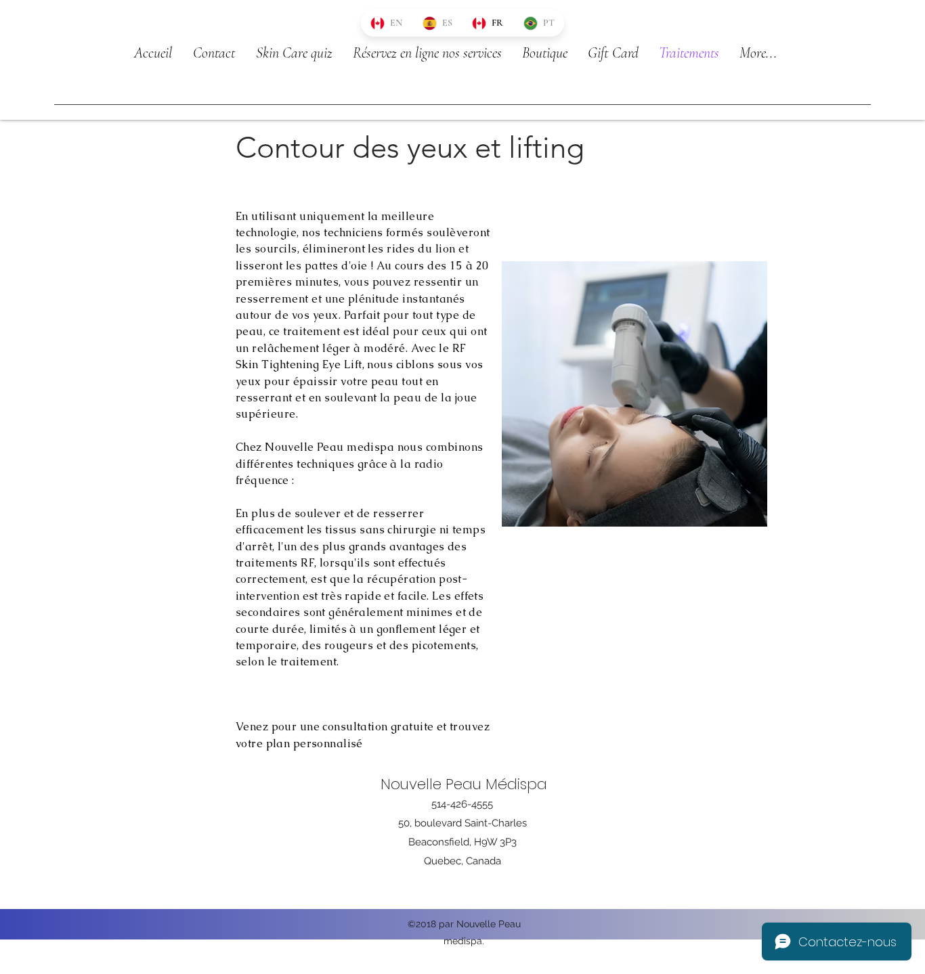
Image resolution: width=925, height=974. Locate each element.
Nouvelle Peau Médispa (464, 784)
